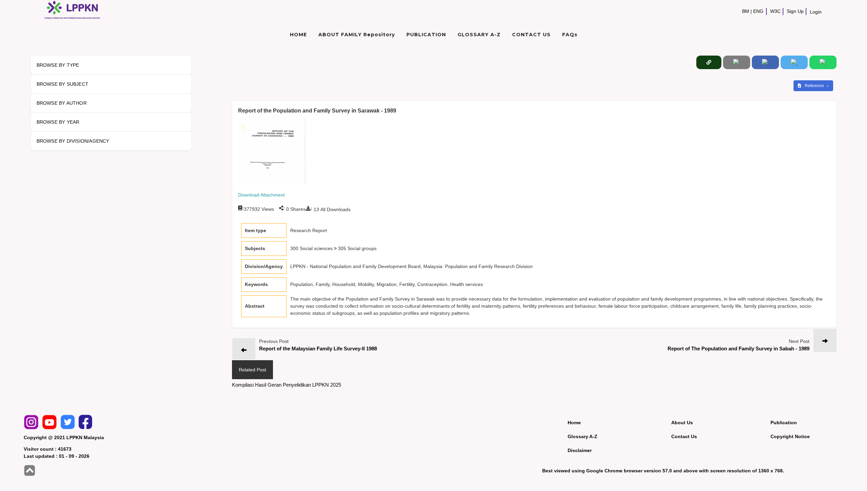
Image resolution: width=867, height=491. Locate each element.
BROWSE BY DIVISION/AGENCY (73, 141)
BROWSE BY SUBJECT (62, 84)
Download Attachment (261, 195)
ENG (758, 11)
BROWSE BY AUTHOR (62, 103)
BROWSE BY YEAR (58, 122)
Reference (815, 85)
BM (745, 11)
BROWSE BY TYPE (58, 65)
